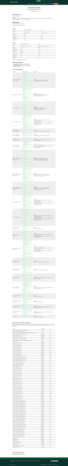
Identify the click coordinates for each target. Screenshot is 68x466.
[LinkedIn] (56, 460)
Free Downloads (56, 3)
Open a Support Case (13, 464)
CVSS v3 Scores (14, 42)
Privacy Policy (53, 464)
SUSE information (16, 22)
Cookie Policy (57, 464)
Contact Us (51, 3)
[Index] (34, 11)
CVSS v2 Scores (14, 28)
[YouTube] (51, 460)
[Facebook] (53, 460)
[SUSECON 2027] (38, 0)
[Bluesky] (57, 460)
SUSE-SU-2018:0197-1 (16, 65)
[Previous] (32, 11)
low (22, 25)
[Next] (36, 11)
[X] (54, 460)
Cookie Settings (49, 464)
